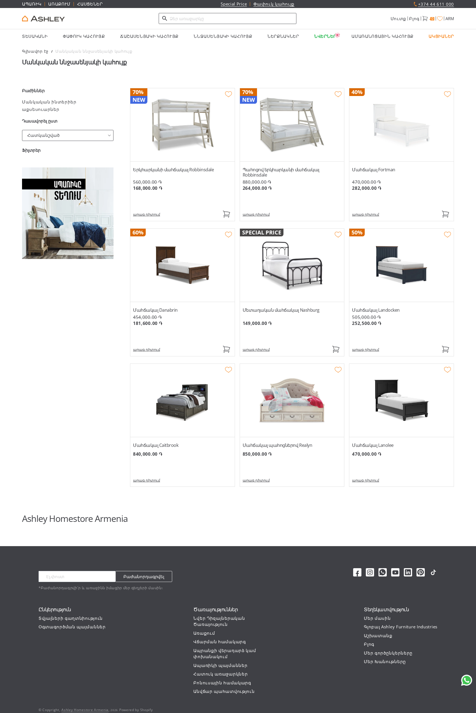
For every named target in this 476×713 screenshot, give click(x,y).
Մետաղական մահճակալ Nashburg (281, 310)
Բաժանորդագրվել (143, 576)
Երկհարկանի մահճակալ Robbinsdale (173, 170)
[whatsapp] (382, 572)
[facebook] (357, 572)
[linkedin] (408, 572)
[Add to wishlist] (229, 94)
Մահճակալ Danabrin (155, 310)
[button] (399, 18)
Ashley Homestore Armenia (85, 709)
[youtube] (395, 572)
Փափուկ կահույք (273, 4)
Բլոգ (414, 18)
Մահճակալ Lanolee (372, 445)
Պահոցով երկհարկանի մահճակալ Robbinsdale (281, 172)
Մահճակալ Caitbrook (155, 445)
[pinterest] (420, 572)
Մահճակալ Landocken (375, 310)
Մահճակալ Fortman (373, 170)
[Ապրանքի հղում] (182, 124)
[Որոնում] (165, 18)
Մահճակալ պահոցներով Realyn (277, 445)
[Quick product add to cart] (226, 214)
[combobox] (227, 18)
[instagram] (370, 572)
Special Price (234, 4)
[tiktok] (433, 572)
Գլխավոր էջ (35, 51)
